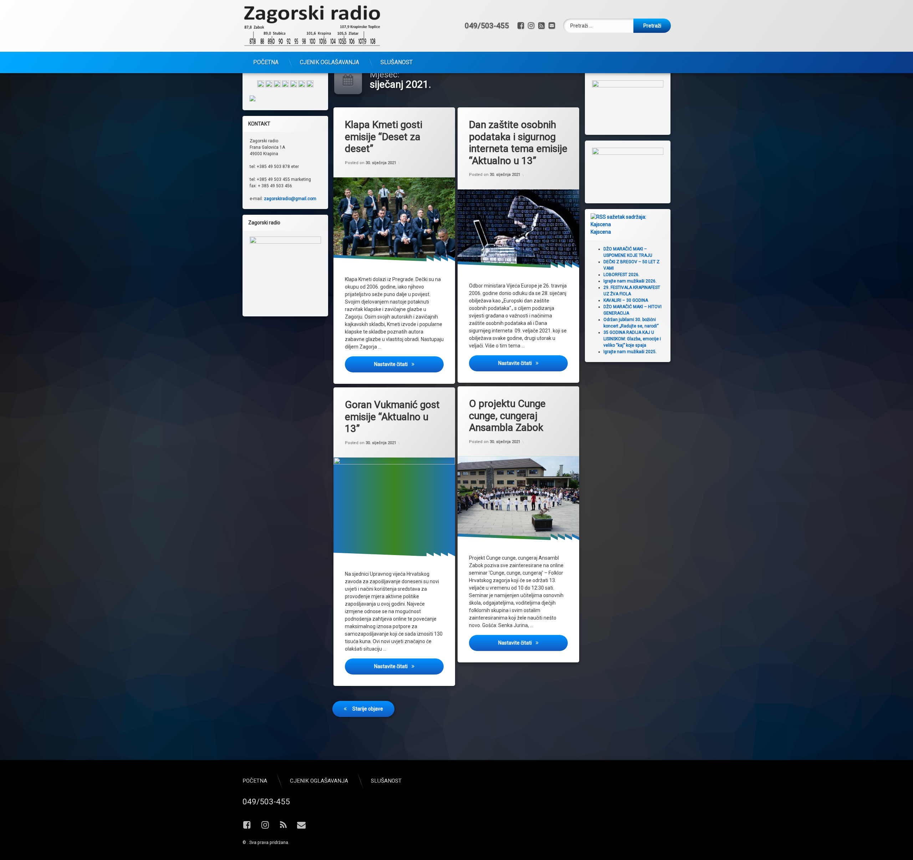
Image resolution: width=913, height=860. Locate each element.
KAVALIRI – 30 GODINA (625, 300)
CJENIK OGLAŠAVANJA (329, 62)
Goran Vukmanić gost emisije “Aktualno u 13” (392, 416)
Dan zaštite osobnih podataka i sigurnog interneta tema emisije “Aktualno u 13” (518, 143)
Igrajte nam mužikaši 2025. (630, 351)
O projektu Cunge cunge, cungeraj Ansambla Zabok (507, 415)
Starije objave (367, 709)
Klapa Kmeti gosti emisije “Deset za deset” (383, 136)
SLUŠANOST (397, 62)
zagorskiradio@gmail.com (290, 198)
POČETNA (266, 62)
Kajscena (601, 232)
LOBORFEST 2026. (621, 274)
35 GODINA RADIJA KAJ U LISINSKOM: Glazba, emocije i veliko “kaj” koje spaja (632, 339)
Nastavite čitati (409, 364)
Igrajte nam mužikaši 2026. (630, 281)
